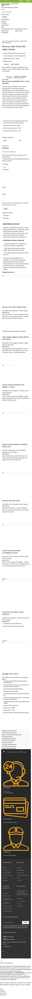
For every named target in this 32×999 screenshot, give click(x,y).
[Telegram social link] (10, 74)
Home (3, 41)
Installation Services (7, 911)
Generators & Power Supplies (20, 310)
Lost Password (20, 872)
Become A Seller (7, 872)
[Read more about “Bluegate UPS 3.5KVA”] (4, 720)
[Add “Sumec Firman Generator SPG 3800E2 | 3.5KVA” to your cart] (4, 407)
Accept (3, 986)
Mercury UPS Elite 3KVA (11, 501)
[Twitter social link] (5, 74)
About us (5, 867)
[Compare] (4, 304)
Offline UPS (8, 310)
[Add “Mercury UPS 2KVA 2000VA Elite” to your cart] (4, 325)
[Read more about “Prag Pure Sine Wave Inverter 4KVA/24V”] (4, 634)
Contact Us (19, 903)
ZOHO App (5, 893)
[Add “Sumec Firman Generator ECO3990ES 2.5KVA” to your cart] (4, 572)
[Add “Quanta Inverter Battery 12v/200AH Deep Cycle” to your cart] (4, 466)
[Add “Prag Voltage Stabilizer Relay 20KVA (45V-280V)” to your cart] (4, 359)
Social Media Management (6, 903)
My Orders (19, 867)
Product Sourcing (7, 908)
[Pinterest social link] (7, 74)
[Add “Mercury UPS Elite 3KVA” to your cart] (4, 518)
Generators (21, 390)
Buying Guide (6, 870)
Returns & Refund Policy (22, 875)
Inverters (19, 618)
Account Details (20, 870)
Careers (5, 877)
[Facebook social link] (3, 74)
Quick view (4, 328)
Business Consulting (8, 906)
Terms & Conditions (21, 901)
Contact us (19, 880)
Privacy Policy (20, 898)
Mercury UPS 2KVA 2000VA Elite (14, 307)
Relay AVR (11, 345)
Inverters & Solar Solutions (15, 69)
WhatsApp (5, 880)
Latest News (20, 906)
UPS (3, 310)
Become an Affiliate (7, 875)
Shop (7, 41)
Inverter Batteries (21, 450)
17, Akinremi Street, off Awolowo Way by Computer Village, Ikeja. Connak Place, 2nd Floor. (23, 892)
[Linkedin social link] (20, 7)
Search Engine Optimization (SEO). (7, 899)
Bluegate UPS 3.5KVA (10, 674)
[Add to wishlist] (4, 321)
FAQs (18, 877)
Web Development (7, 895)
